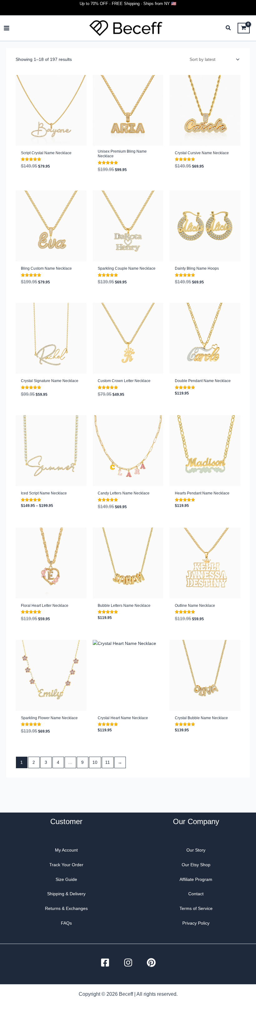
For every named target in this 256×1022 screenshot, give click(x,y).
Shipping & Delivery (66, 893)
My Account (66, 850)
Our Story (195, 850)
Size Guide (66, 879)
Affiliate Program (196, 879)
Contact (196, 893)
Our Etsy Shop (196, 864)
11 (107, 762)
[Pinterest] (151, 962)
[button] (228, 29)
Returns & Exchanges (66, 908)
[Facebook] (105, 962)
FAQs (66, 923)
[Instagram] (128, 962)
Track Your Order (66, 864)
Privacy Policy (195, 923)
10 (94, 762)
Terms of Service (196, 908)
